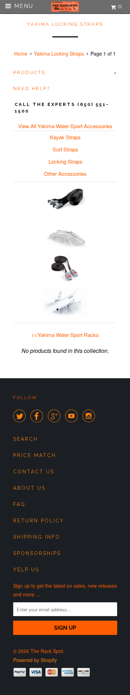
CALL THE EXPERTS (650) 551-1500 (62, 108)
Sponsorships (37, 553)
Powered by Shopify (35, 659)
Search (25, 439)
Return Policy (38, 520)
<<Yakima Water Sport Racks (65, 334)
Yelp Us (26, 569)
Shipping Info (36, 537)
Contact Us (33, 471)
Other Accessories (65, 173)
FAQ (19, 504)
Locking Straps (66, 161)
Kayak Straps (65, 137)
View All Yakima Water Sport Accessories (65, 126)
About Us (29, 488)
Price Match (34, 455)
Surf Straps (65, 149)
